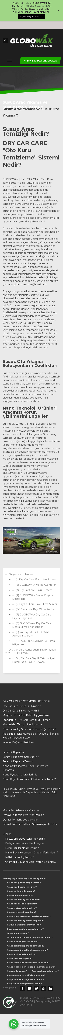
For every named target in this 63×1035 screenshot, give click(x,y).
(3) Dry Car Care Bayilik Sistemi (34, 590)
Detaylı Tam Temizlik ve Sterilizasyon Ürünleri (30, 824)
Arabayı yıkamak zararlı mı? (21, 912)
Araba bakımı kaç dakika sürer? (23, 899)
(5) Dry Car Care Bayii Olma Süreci (36, 604)
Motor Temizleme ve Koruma (21, 810)
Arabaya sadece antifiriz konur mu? (26, 975)
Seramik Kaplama (13, 752)
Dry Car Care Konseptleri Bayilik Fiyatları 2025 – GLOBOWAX (31, 651)
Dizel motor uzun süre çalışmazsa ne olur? (29, 937)
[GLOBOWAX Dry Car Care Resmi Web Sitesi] (50, 988)
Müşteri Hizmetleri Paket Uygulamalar (26, 715)
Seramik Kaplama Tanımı (18, 761)
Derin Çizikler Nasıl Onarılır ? (22, 848)
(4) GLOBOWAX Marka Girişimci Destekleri (33, 597)
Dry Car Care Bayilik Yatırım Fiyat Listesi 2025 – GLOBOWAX (33, 660)
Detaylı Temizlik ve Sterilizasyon (24, 843)
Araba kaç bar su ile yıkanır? (22, 904)
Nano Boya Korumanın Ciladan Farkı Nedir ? (29, 779)
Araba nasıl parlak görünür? (22, 887)
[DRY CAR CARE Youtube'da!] (43, 988)
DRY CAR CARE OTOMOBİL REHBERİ (26, 701)
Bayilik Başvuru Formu (31, 16)
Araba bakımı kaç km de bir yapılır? (25, 920)
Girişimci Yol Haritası (21, 574)
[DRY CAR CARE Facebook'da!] (22, 988)
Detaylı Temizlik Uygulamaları (20, 819)
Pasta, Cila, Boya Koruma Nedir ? (25, 838)
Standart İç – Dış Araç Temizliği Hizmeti (26, 719)
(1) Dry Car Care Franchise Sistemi (36, 579)
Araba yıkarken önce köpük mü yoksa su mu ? (31, 967)
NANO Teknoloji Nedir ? (19, 857)
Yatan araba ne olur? (18, 933)
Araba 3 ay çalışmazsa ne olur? (23, 941)
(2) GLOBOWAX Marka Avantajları (36, 584)
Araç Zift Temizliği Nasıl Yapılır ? (24, 983)
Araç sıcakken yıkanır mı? (45, 971)
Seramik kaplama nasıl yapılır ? (21, 756)
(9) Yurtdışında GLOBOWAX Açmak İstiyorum (30, 634)
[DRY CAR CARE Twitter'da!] (36, 988)
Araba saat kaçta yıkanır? (20, 958)
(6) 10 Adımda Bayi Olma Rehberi (36, 609)
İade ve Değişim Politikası (18, 742)
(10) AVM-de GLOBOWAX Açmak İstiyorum (34, 642)
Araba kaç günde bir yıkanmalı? (24, 882)
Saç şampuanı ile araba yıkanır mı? (25, 929)
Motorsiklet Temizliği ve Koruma (22, 724)
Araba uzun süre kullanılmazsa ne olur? (28, 962)
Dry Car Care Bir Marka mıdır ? (21, 710)
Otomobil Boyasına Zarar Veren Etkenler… (30, 861)
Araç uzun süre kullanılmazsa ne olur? (27, 950)
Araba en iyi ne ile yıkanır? (21, 891)
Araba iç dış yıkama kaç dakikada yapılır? (24, 878)
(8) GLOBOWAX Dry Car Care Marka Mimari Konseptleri (31, 625)
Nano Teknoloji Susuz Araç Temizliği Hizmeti (29, 729)
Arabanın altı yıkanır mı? (20, 895)
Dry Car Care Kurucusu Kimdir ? (22, 706)
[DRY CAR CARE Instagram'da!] (29, 988)
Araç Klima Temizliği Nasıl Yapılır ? (25, 979)
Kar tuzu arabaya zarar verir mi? (24, 925)
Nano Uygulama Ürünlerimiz (20, 774)
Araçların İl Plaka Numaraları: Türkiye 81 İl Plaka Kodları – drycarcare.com (31, 735)
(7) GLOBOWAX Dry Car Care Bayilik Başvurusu (31, 616)
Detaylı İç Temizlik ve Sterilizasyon (23, 814)
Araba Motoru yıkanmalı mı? (22, 908)
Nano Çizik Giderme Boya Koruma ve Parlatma (25, 767)
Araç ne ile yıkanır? (17, 971)
